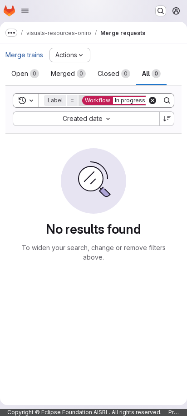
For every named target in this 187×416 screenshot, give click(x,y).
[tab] (25, 73)
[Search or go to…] (160, 10)
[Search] (167, 100)
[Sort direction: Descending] (167, 118)
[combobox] (86, 118)
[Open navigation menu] (25, 11)
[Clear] (152, 100)
